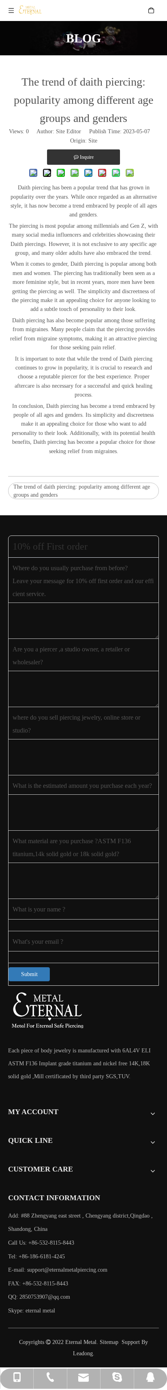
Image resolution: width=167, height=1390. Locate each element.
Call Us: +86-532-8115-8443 (41, 1243)
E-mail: (57, 1270)
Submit (29, 974)
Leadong (83, 1353)
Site (92, 141)
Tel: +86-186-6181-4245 (36, 1257)
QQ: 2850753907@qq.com (39, 1297)
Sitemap (109, 1342)
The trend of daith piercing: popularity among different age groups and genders (81, 491)
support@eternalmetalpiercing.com (67, 1270)
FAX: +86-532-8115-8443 (38, 1284)
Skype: (17, 1311)
